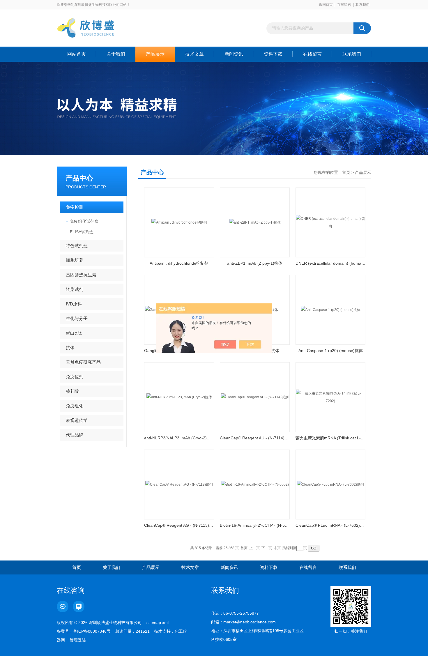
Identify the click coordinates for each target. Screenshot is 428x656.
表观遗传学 (77, 420)
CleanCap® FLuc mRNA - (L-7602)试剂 (330, 525)
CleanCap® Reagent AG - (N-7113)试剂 (179, 525)
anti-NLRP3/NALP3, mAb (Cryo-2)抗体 (179, 438)
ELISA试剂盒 (81, 231)
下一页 (266, 548)
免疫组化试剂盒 (84, 221)
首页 (346, 172)
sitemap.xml (157, 622)
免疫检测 (74, 207)
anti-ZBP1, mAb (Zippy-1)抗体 (254, 263)
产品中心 (79, 178)
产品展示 (155, 54)
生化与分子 (77, 318)
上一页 (254, 548)
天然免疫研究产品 (83, 362)
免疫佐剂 (74, 376)
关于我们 (116, 54)
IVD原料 (74, 303)
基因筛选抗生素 (81, 274)
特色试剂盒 (77, 245)
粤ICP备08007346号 (92, 631)
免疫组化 (74, 405)
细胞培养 (74, 260)
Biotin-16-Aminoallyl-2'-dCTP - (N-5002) (255, 525)
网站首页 (76, 54)
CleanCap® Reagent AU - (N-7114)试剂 (255, 438)
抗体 (70, 347)
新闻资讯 (233, 54)
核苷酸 (72, 391)
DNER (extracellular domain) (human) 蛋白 (330, 263)
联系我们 (362, 5)
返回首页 (326, 5)
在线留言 (344, 5)
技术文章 (194, 54)
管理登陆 (78, 640)
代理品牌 (74, 434)
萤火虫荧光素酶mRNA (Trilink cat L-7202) (330, 438)
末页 (277, 548)
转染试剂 (74, 289)
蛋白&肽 (74, 332)
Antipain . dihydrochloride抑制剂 (179, 263)
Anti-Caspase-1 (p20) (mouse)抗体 (330, 350)
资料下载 (273, 54)
